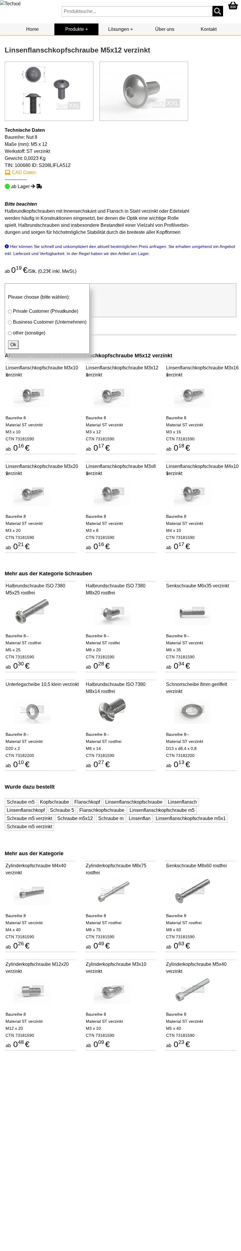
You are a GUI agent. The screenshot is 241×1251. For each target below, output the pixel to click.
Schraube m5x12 (75, 818)
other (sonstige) (29, 332)
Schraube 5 (62, 810)
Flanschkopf (87, 801)
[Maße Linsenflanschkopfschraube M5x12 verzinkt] (49, 90)
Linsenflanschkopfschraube (134, 801)
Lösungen (118, 29)
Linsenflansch (182, 801)
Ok (13, 344)
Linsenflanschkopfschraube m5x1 (191, 818)
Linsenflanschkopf (26, 810)
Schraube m (110, 818)
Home (32, 29)
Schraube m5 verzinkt (29, 818)
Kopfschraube (54, 801)
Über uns (164, 29)
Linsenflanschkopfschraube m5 (162, 810)
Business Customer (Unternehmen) (49, 321)
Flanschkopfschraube (101, 810)
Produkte (74, 29)
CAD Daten (23, 172)
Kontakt (209, 29)
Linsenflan (139, 818)
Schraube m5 (21, 801)
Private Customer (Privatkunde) (45, 311)
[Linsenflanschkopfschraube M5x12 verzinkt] (144, 90)
